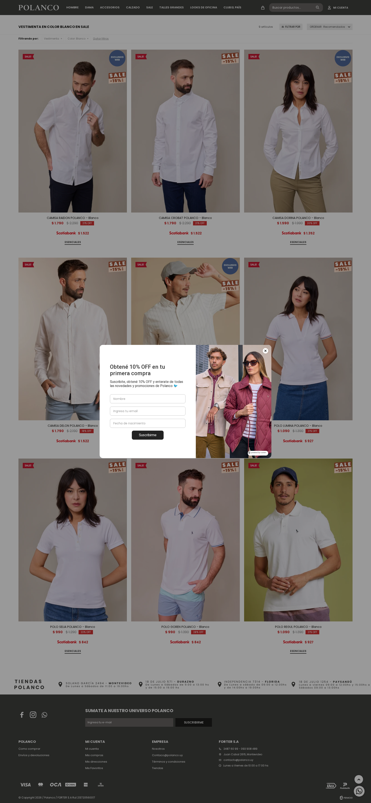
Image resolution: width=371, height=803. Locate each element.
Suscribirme (148, 435)
